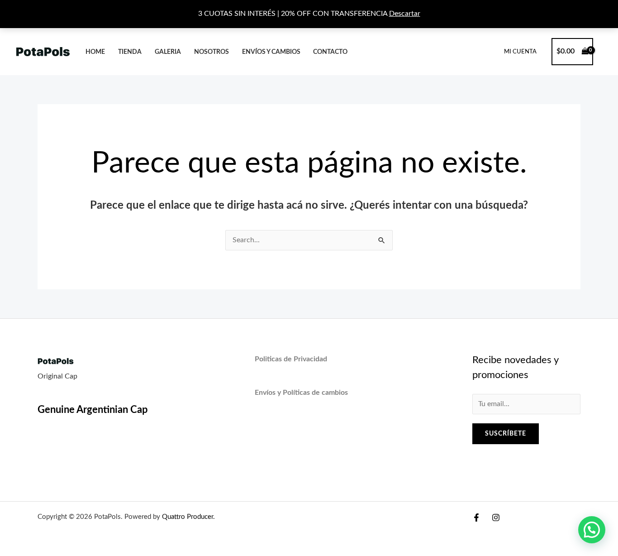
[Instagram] (496, 517)
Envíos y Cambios (271, 51)
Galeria (168, 51)
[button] (591, 529)
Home (95, 51)
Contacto (330, 51)
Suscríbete (505, 434)
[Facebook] (476, 517)
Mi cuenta (520, 52)
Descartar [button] (404, 13)
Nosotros (211, 51)
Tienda (130, 51)
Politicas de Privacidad (291, 359)
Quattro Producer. (187, 516)
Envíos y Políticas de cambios (301, 392)
